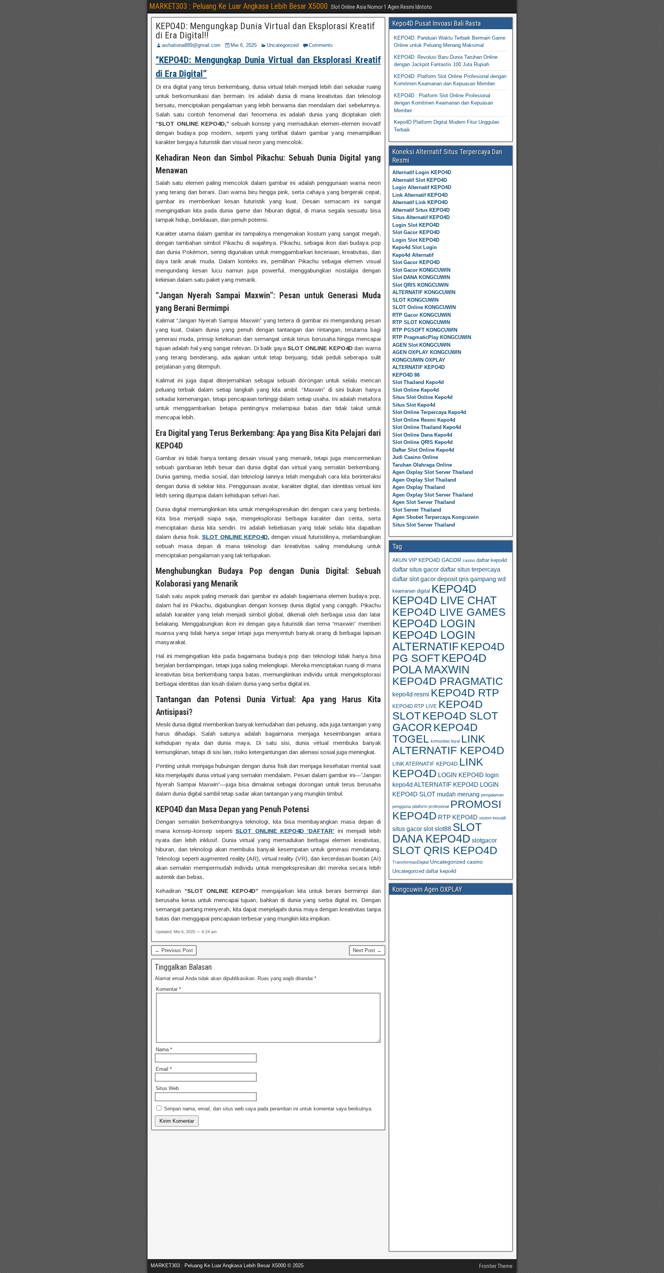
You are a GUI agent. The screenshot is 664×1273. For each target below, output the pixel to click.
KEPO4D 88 (406, 375)
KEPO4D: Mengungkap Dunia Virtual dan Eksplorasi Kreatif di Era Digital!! (265, 31)
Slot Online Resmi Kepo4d (423, 420)
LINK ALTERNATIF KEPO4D (448, 744)
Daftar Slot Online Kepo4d (423, 450)
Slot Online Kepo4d (415, 390)
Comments (321, 45)
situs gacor (407, 829)
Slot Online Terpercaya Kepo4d (429, 412)
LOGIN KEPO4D (461, 775)
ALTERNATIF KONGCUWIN (423, 292)
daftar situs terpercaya (470, 569)
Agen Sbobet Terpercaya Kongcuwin (435, 517)
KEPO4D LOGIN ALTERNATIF (433, 641)
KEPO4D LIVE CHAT (444, 600)
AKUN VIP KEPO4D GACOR (426, 560)
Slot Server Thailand (416, 510)
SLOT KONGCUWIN (415, 300)
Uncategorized (283, 45)
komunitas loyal (445, 741)
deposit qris (453, 579)
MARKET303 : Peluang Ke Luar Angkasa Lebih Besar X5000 (238, 6)
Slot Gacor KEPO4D (416, 232)
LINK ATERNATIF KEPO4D (425, 764)
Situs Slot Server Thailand (423, 525)
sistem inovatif (492, 818)
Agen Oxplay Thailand (418, 487)
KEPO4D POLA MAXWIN (439, 664)
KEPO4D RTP (465, 692)
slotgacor (484, 840)
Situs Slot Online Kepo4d (422, 397)
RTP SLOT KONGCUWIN (421, 322)
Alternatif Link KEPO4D (420, 202)
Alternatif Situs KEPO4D (421, 210)
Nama (164, 1049)
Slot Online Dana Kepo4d (422, 435)
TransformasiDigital (410, 862)
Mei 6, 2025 (244, 45)
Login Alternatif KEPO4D (421, 187)
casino (469, 560)
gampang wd (488, 579)
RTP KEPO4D (458, 817)
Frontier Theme (496, 1266)
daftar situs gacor (415, 569)
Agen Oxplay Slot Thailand (424, 480)
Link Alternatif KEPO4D (420, 195)
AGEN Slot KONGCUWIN (421, 345)
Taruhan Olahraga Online (422, 465)
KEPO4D (454, 588)
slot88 (443, 829)
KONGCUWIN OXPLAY (418, 360)
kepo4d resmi (410, 694)
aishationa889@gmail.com (191, 45)
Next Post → (367, 950)
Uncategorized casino (456, 862)
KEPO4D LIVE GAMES (449, 612)
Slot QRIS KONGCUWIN (420, 285)
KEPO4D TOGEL (435, 733)
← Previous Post (174, 950)
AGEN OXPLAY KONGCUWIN (426, 352)
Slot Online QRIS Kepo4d (422, 442)
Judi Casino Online (415, 457)
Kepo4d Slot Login (414, 247)
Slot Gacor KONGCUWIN (421, 270)
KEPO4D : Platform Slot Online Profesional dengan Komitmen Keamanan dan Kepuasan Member (443, 103)
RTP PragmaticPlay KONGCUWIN (431, 337)
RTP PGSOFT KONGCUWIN (424, 330)
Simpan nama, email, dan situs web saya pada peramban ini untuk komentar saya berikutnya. (268, 1109)
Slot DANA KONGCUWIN (421, 277)
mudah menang (458, 794)
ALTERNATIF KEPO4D (418, 367)
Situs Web (167, 1088)
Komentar (168, 989)
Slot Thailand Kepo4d (418, 382)
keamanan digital (411, 591)
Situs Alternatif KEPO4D (421, 217)
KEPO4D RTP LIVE (414, 706)
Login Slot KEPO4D (415, 225)
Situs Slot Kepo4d (413, 405)
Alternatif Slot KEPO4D (419, 180)
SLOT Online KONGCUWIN (424, 307)
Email (164, 1069)
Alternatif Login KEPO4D (421, 172)
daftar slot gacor (414, 579)
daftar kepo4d (491, 560)
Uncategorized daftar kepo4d (424, 871)
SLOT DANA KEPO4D (436, 833)
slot (428, 829)
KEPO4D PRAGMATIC (447, 681)
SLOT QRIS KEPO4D (444, 850)
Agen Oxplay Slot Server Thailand (432, 472)
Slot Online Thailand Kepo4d (426, 427)
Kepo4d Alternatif (412, 255)
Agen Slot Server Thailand (423, 502)
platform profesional (430, 806)
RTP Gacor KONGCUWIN (421, 315)
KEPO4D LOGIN (433, 623)
